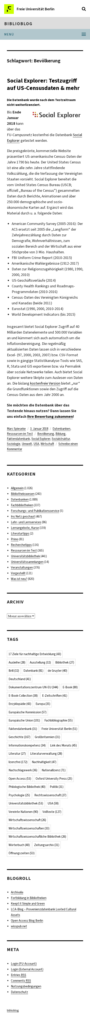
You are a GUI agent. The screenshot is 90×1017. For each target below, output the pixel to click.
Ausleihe (17, 662)
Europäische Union (24, 720)
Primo (14, 539)
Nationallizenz (54, 770)
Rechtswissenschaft (50, 795)
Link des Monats (63, 745)
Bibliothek (64, 662)
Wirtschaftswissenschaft (27, 820)
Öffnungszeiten (22, 853)
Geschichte (19, 737)
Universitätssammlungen (27, 562)
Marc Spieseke (16, 429)
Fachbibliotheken (22, 505)
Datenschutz (19, 992)
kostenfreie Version (45, 383)
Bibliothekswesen (23, 494)
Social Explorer (40, 439)
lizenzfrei (18, 762)
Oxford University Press (54, 779)
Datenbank (33, 671)
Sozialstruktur (61, 439)
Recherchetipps (21, 545)
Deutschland (20, 679)
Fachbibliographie (58, 720)
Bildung (60, 434)
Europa (43, 704)
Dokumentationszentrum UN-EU (33, 687)
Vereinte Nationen (23, 812)
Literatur (17, 754)
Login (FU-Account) (24, 964)
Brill (14, 671)
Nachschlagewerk (23, 770)
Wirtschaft (47, 444)
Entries (18, 975)
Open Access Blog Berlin (27, 920)
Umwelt (27, 444)
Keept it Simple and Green (28, 903)
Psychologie (19, 795)
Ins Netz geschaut (23, 516)
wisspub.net (19, 926)
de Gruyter (57, 671)
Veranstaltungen (22, 567)
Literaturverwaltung (46, 754)
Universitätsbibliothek (25, 556)
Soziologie (13, 444)
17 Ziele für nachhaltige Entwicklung (35, 654)
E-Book (70, 687)
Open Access (20, 779)
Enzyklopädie (20, 704)
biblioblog (18, 24)
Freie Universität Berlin (59, 729)
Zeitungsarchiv (46, 845)
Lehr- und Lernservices (26, 522)
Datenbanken (61, 429)
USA (36, 444)
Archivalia (17, 892)
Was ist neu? (19, 579)
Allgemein (17, 488)
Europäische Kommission (27, 712)
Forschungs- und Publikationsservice (35, 511)
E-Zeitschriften (54, 696)
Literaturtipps (20, 533)
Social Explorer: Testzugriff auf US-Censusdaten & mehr (43, 84)
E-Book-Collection (23, 696)
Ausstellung (40, 662)
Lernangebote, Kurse (25, 528)
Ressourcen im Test (20, 434)
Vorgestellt (18, 573)
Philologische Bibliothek (27, 787)
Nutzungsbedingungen (26, 986)
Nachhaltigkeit (44, 762)
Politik (56, 787)
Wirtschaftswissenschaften (29, 828)
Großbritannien (47, 737)
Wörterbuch (19, 845)
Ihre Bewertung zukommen (50, 416)
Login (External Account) (27, 969)
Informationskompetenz (27, 745)
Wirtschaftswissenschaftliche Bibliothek (37, 836)
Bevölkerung (45, 434)
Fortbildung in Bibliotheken (28, 898)
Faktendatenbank (18, 439)
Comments (21, 981)
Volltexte (51, 812)
